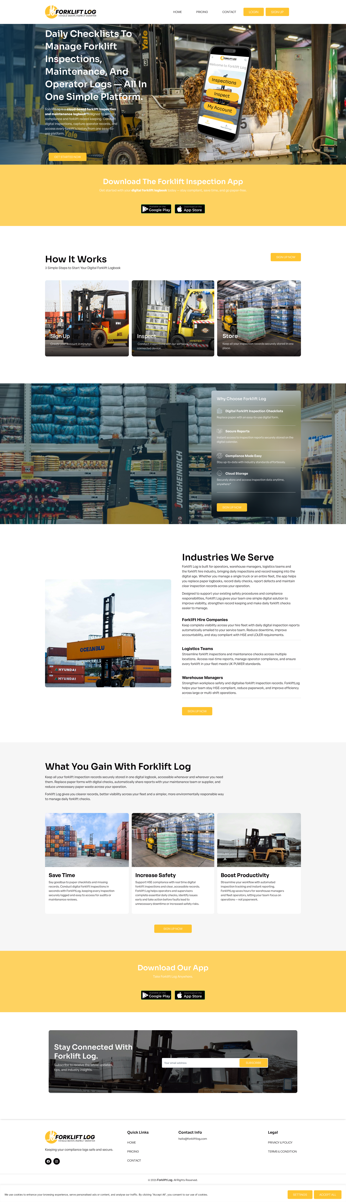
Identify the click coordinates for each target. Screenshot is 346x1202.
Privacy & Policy (280, 1142)
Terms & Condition (282, 1151)
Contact (229, 12)
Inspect (146, 336)
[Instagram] (56, 1161)
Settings (300, 1194)
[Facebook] (48, 1161)
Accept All (327, 1194)
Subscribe (253, 1063)
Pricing (202, 12)
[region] (173, 1193)
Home (177, 12)
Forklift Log (164, 1180)
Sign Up (60, 336)
